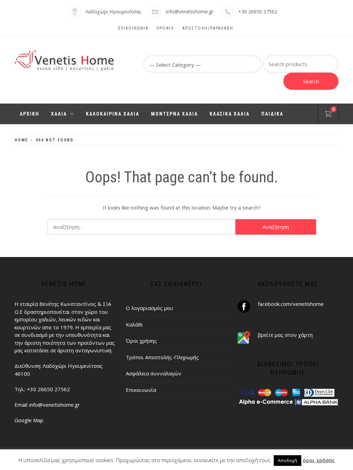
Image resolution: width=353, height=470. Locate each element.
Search (311, 81)
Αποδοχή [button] (287, 460)
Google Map (28, 420)
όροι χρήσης (319, 460)
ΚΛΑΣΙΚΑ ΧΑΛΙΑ (230, 114)
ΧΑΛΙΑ (59, 114)
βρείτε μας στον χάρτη (285, 334)
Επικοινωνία (133, 28)
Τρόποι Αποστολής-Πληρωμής (162, 357)
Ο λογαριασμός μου (149, 308)
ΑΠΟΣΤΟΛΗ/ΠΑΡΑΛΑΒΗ (207, 28)
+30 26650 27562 (257, 11)
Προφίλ (165, 28)
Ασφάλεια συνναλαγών (153, 373)
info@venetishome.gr (189, 11)
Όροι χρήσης (141, 340)
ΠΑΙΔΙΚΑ (272, 114)
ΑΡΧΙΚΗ (29, 114)
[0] (328, 114)
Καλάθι (134, 324)
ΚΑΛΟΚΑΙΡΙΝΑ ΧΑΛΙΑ (112, 114)
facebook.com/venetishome (291, 303)
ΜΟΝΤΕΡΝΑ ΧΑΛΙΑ (174, 114)
